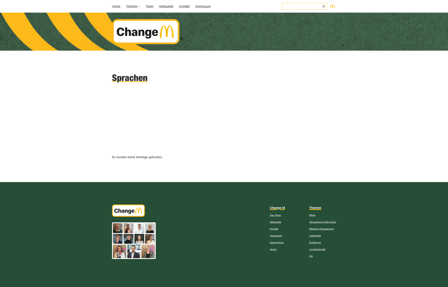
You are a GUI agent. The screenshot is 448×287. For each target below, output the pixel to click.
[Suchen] (323, 6)
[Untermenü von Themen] (139, 6)
